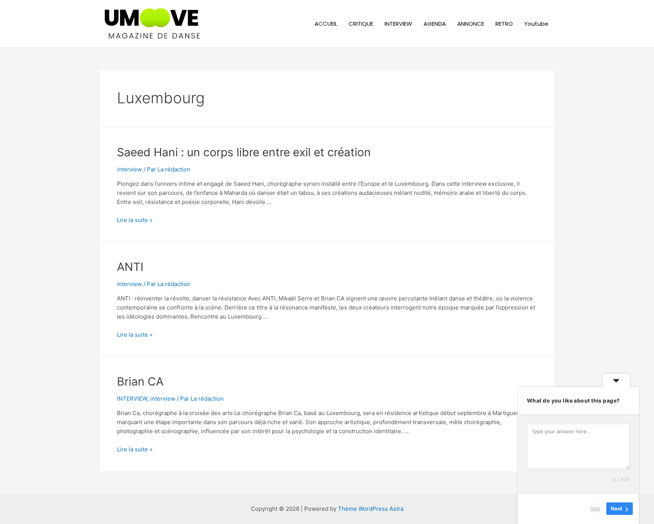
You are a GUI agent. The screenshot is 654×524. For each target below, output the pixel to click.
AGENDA (435, 24)
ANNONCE (470, 24)
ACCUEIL (326, 24)
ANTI (130, 267)
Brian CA (140, 381)
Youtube (536, 24)
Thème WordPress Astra (370, 508)
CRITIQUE (361, 24)
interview (129, 169)
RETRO (504, 24)
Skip (595, 508)
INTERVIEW (398, 24)
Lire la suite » (135, 220)
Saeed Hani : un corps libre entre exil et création (244, 152)
